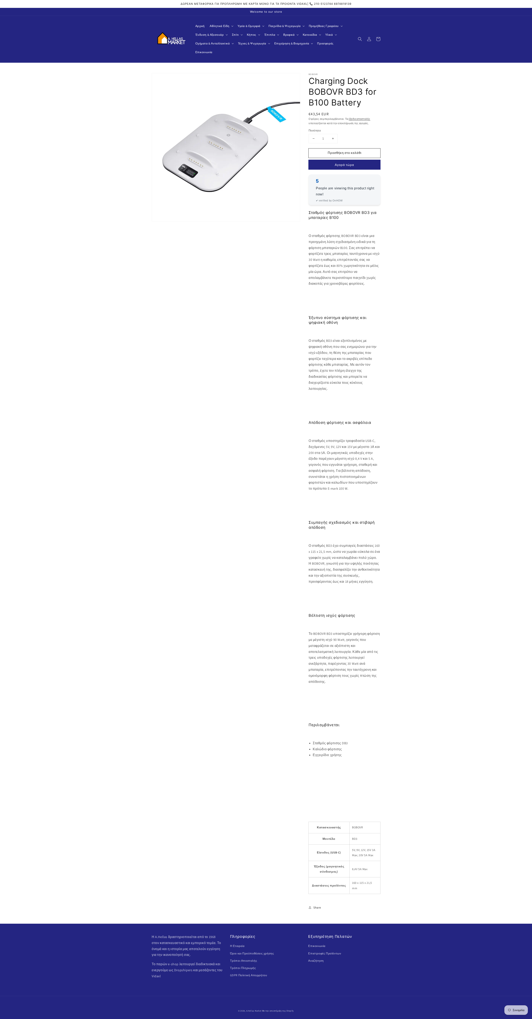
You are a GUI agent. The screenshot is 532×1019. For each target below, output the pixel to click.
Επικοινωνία (316, 946)
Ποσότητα (315, 130)
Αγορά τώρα (344, 165)
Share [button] (317, 907)
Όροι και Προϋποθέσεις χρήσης (252, 953)
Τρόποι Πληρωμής (243, 968)
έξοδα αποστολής (359, 118)
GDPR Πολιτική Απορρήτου (248, 975)
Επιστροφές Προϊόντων (324, 953)
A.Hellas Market (254, 1010)
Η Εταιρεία (237, 946)
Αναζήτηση (316, 961)
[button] (221, 26)
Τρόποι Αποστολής (243, 961)
